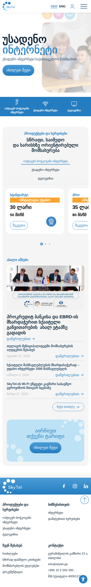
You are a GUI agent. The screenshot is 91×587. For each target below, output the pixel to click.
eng (62, 6)
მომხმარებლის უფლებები (21, 565)
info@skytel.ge (58, 564)
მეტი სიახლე (65, 406)
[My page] (72, 6)
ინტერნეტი (55, 512)
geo (54, 6)
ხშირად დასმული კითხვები (21, 559)
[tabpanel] (45, 217)
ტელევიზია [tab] (45, 178)
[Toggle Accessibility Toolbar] (83, 579)
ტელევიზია (10, 534)
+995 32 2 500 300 (60, 570)
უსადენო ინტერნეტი (16, 528)
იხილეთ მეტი (18, 70)
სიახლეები (10, 553)
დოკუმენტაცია (13, 572)
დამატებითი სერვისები (64, 518)
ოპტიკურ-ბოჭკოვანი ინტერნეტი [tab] (45, 161)
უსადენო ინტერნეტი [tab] (45, 169)
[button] (41, 244)
